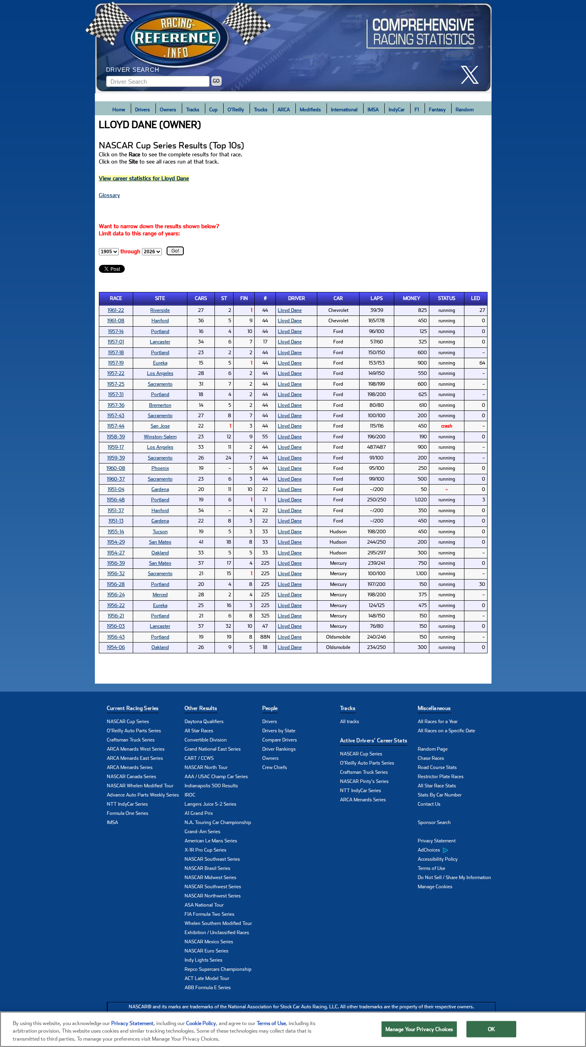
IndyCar (397, 109)
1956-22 (116, 605)
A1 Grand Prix (199, 813)
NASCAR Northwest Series (213, 896)
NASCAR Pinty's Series (364, 781)
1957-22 (115, 373)
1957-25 (115, 384)
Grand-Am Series (202, 831)
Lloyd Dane (290, 310)
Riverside (160, 310)
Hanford (160, 320)
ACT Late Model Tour (207, 978)
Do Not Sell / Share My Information (454, 877)
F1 (417, 109)
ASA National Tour (204, 905)
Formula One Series (127, 813)
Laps (377, 298)
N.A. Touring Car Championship (218, 822)
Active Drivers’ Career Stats (373, 740)
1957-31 (116, 394)
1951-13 (116, 521)
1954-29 (116, 542)
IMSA (373, 109)
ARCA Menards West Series (136, 749)
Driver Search (132, 69)
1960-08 (115, 468)
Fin (244, 298)
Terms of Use (431, 868)
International (344, 109)
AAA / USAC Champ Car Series (216, 776)
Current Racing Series (133, 708)
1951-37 (116, 510)
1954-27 (116, 553)
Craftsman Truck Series (131, 740)
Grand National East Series (213, 749)
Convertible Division (206, 740)
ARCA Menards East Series (135, 758)
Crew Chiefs (274, 767)
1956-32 (116, 573)
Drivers (142, 109)
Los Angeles (160, 373)
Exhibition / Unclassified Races (217, 932)
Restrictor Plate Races (441, 776)
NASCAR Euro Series (206, 951)
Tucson (160, 531)
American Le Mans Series (211, 841)
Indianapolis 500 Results (211, 786)
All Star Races (199, 730)
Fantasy (437, 109)
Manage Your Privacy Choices (419, 1029)
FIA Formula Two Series (209, 914)
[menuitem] (457, 850)
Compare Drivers (279, 740)
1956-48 (116, 500)
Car (338, 298)
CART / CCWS (199, 758)
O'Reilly (236, 109)
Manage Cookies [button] (435, 886)
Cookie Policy (201, 1023)
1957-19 (116, 363)
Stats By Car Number (440, 795)
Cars (201, 298)
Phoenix (160, 468)
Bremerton (160, 405)
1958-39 (116, 437)
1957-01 (116, 342)
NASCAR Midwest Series (210, 877)
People (270, 708)
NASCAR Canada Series (131, 776)
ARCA (283, 109)
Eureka (160, 363)
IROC (190, 795)
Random (465, 109)
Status (446, 298)
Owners (168, 109)
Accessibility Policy (438, 859)
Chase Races (431, 758)
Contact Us (429, 804)
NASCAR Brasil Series (207, 868)
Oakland (160, 553)
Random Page (433, 749)
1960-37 (116, 479)
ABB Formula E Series (208, 987)
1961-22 (116, 310)
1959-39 (116, 458)
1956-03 (116, 626)
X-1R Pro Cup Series (205, 850)
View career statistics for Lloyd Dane (144, 178)
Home (118, 109)
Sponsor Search (434, 822)
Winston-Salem (160, 437)
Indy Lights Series (203, 960)
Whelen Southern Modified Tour (218, 923)
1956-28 (116, 584)
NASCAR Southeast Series (212, 859)
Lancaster (160, 342)
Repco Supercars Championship (218, 969)
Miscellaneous (434, 708)
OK (491, 1029)
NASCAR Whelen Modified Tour (140, 786)
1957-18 (116, 352)
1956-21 (116, 616)
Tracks (192, 109)
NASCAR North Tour (206, 767)
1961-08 (115, 320)
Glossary (109, 195)
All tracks (349, 721)
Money (411, 298)
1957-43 (115, 415)
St (224, 298)
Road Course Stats (437, 767)
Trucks (260, 109)
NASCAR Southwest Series (213, 886)
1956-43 (116, 637)
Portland (160, 331)
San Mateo (160, 542)
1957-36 (116, 405)
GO (216, 81)
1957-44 (115, 426)
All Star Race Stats (437, 786)
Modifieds (310, 109)
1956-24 (116, 594)
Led (475, 298)
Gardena (160, 489)
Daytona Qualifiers (204, 721)
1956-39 (116, 563)
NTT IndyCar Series (127, 804)
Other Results (201, 708)
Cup (213, 109)
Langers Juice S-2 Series (210, 804)
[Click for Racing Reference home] (293, 46)
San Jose (160, 426)
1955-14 (116, 531)
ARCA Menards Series (130, 767)
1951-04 (116, 489)
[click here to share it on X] (473, 75)
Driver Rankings (279, 749)
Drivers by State (278, 730)
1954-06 (116, 647)
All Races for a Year (438, 721)
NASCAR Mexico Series (209, 941)
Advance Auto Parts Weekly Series (143, 795)
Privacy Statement (437, 841)
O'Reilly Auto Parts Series (134, 730)
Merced (160, 594)
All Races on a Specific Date (446, 730)
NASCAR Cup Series (128, 721)
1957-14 (116, 331)
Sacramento (160, 384)
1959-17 (116, 447)
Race (116, 298)
